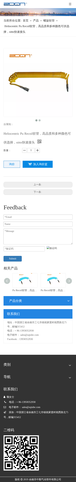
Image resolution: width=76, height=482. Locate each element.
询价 (12, 164)
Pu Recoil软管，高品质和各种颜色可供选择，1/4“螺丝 (23, 290)
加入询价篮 (40, 164)
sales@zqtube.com (29, 335)
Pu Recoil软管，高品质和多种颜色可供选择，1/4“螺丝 (52, 290)
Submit (12, 258)
